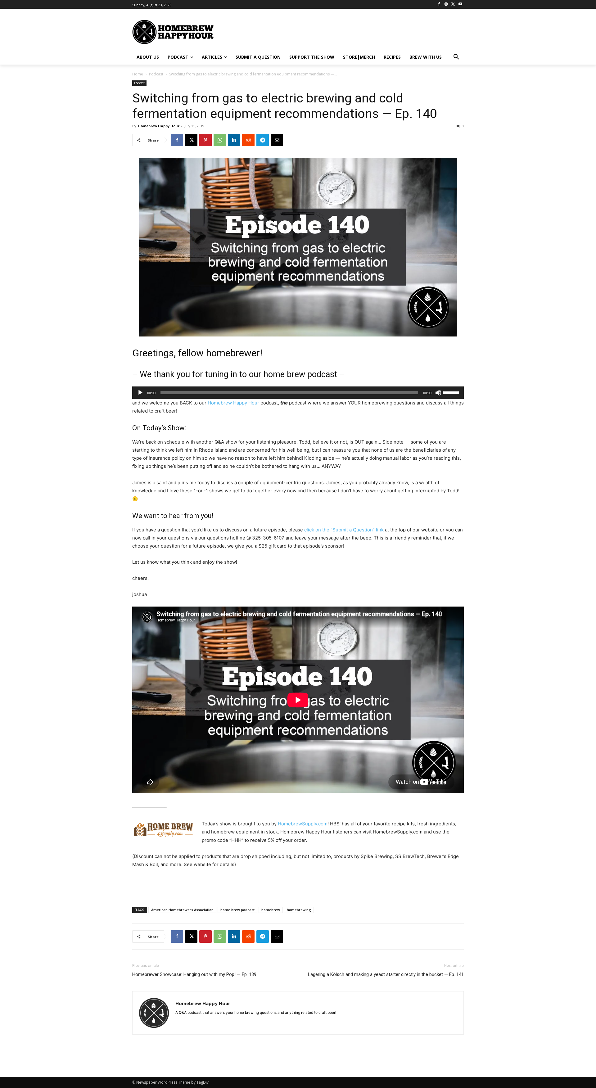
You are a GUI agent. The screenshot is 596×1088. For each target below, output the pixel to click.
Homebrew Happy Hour (158, 126)
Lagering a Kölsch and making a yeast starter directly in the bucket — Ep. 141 (386, 974)
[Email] (277, 140)
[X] (453, 4)
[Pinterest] (205, 140)
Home (137, 74)
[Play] (140, 393)
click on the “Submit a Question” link (344, 530)
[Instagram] (446, 4)
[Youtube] (460, 4)
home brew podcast (237, 909)
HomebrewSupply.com (302, 824)
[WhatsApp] (220, 140)
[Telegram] (262, 140)
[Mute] (438, 393)
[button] (456, 57)
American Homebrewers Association (182, 909)
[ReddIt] (248, 140)
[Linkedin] (234, 140)
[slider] (452, 392)
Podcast (156, 74)
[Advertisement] (359, 31)
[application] (298, 392)
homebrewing (299, 909)
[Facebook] (439, 4)
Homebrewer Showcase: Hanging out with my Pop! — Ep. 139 (194, 974)
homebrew (270, 909)
